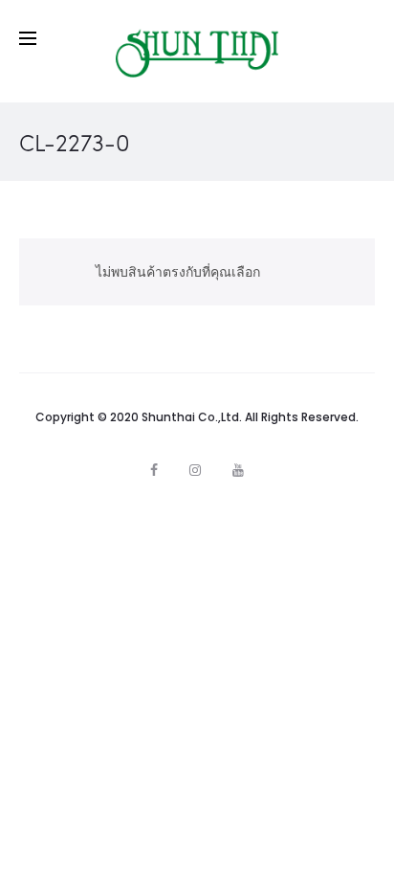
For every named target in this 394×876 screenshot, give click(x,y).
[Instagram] (195, 470)
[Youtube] (238, 470)
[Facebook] (154, 470)
